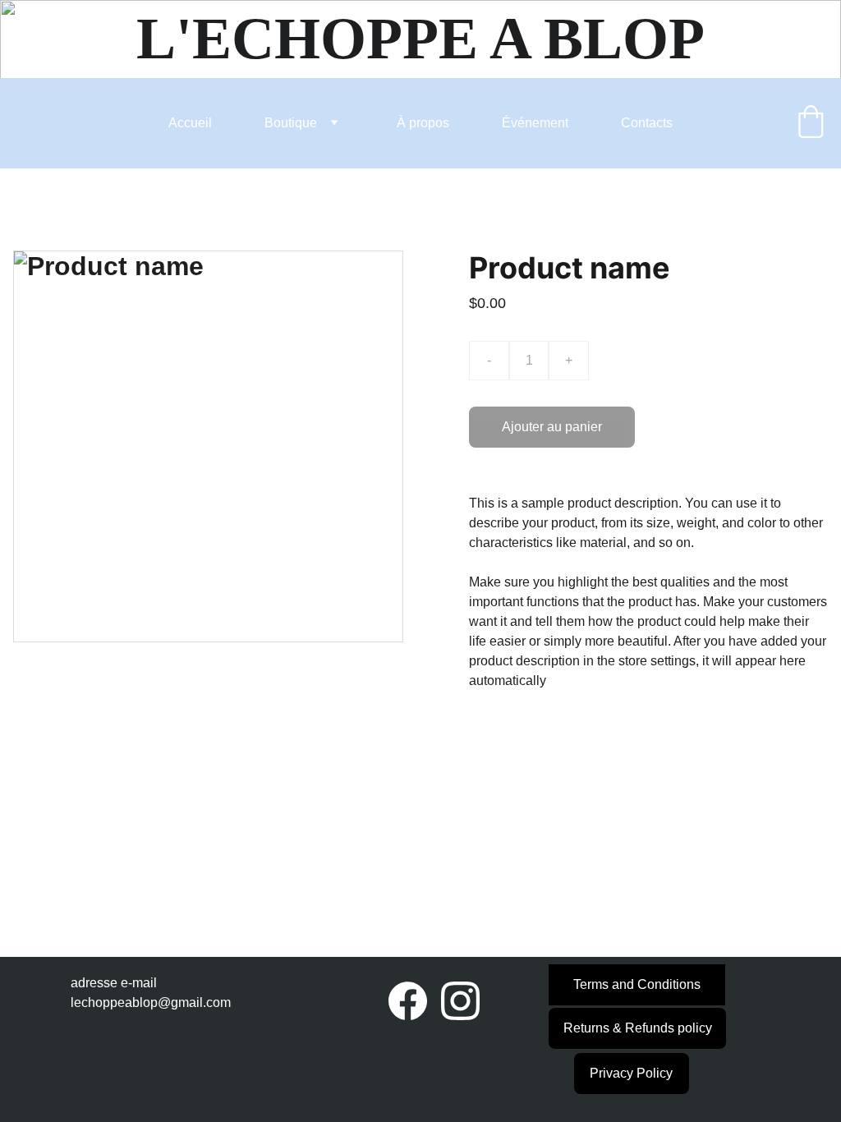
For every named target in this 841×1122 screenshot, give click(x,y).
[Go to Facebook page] (407, 1000)
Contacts (647, 123)
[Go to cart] (810, 123)
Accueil (190, 123)
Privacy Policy (631, 1073)
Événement (535, 123)
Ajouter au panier (552, 427)
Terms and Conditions (637, 984)
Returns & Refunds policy (637, 1028)
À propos (423, 123)
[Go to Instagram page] (460, 1000)
